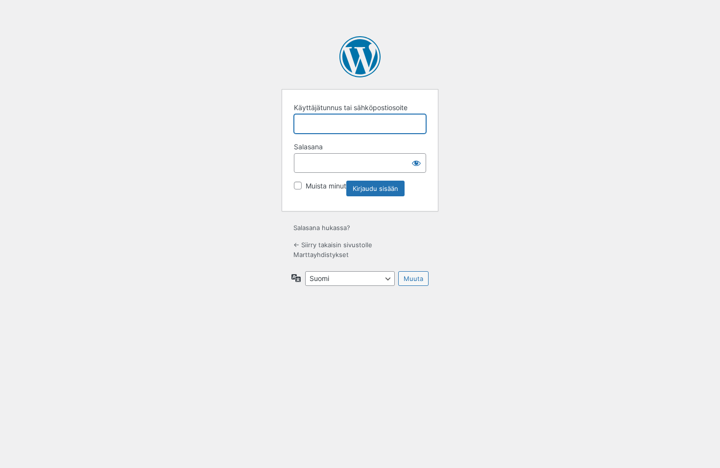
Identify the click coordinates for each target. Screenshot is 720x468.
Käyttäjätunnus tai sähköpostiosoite (351, 107)
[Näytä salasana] (416, 163)
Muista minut (326, 186)
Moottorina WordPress (360, 56)
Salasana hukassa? (321, 228)
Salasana (308, 146)
